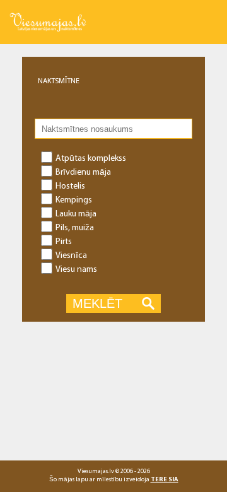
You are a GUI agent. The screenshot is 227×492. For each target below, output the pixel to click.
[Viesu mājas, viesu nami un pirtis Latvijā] (47, 13)
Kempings (73, 199)
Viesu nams (76, 268)
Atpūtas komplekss (90, 157)
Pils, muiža (74, 227)
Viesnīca (71, 255)
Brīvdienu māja (83, 171)
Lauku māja (75, 213)
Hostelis (70, 185)
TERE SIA (164, 479)
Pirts (63, 241)
